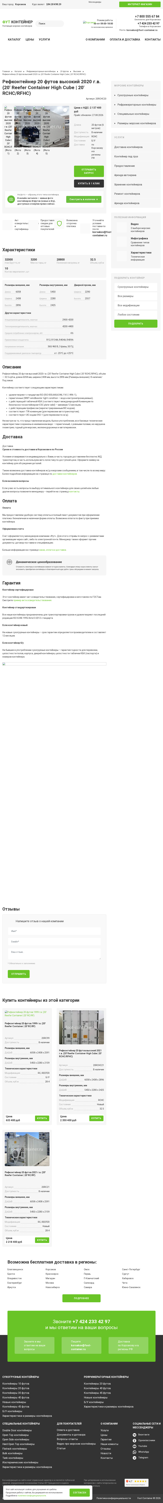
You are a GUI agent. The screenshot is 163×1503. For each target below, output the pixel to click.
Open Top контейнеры (15, 1435)
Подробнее (81, 1298)
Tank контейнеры (12, 1457)
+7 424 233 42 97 (148, 23)
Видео (135, 224)
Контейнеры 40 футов (15, 1397)
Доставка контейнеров (128, 147)
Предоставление (124, 165)
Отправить (18, 974)
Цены (30, 39)
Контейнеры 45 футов (15, 1406)
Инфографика (139, 238)
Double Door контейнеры (17, 1430)
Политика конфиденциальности (114, 1498)
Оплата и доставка (125, 39)
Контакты (153, 39)
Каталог (14, 39)
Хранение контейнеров (128, 184)
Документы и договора (71, 1434)
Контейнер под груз (126, 156)
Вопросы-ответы (67, 1439)
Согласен (79, 1492)
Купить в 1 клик (89, 183)
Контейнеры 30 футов (15, 1392)
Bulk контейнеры (12, 1453)
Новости (106, 1453)
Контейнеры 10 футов (15, 1383)
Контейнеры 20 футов (15, 1388)
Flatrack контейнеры (14, 1448)
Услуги (44, 39)
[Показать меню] (4, 39)
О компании (95, 39)
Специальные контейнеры (133, 113)
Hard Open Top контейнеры (18, 1444)
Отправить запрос (89, 171)
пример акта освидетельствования (32, 600)
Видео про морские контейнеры (76, 1443)
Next (15, 125)
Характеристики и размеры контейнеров (27, 1415)
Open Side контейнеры (15, 1439)
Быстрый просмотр (27, 1013)
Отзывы (106, 1448)
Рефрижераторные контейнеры (136, 104)
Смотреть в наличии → (84, 199)
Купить (42, 1118)
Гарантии (106, 1439)
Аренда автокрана (125, 175)
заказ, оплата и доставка (52, 550)
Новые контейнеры (14, 1402)
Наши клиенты (109, 1444)
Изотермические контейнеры (20, 1462)
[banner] (91, 26)
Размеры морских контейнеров (136, 123)
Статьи (61, 1448)
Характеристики (141, 252)
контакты (74, 491)
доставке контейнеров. (65, 474)
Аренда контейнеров (126, 203)
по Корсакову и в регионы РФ (128, 1347)
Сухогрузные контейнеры (133, 95)
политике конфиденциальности (32, 1496)
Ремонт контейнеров (127, 193)
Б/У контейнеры (12, 1411)
